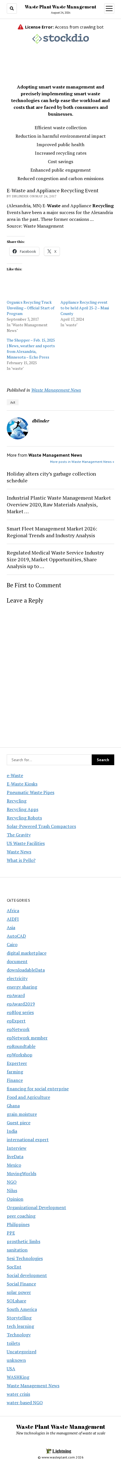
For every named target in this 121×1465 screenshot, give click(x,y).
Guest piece (18, 1122)
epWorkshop (19, 1055)
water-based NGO (25, 1402)
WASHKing (18, 1377)
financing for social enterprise (38, 1089)
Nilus (12, 1190)
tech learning (20, 1326)
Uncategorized (21, 1352)
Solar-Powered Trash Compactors (41, 826)
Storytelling (19, 1318)
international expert (28, 1139)
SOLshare (16, 1301)
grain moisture (22, 1114)
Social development (27, 1275)
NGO (12, 1182)
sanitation (17, 1250)
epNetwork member (27, 1038)
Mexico (14, 1165)
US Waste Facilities (26, 843)
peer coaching (21, 1216)
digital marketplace (26, 953)
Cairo (12, 944)
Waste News (19, 852)
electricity (17, 978)
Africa (13, 910)
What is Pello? (21, 860)
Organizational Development (36, 1207)
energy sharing (22, 987)
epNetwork (18, 1029)
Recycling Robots (24, 818)
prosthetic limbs (23, 1241)
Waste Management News (56, 390)
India (12, 1131)
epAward (16, 995)
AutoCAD (16, 936)
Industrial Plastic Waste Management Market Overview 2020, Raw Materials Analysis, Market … (59, 504)
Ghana (13, 1105)
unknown (16, 1360)
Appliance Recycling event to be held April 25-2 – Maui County (84, 307)
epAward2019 (21, 1004)
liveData (15, 1156)
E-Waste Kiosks (22, 784)
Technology (19, 1335)
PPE (11, 1233)
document (17, 961)
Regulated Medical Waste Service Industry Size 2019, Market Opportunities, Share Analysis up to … (55, 559)
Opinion (15, 1199)
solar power (19, 1292)
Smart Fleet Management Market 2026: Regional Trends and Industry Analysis (52, 532)
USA (11, 1368)
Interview (16, 1148)
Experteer (17, 1063)
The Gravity (19, 835)
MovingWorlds (21, 1173)
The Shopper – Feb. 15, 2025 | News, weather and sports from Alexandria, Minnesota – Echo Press (31, 348)
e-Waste (15, 775)
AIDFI (13, 919)
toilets (13, 1343)
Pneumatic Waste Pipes (30, 792)
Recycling (16, 801)
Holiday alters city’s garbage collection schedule (51, 477)
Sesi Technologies (25, 1258)
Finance (15, 1080)
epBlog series (20, 1012)
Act (12, 402)
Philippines (18, 1224)
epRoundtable (21, 1046)
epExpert (16, 1021)
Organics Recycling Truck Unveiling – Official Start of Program (30, 307)
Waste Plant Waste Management (60, 7)
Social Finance (21, 1284)
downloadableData (26, 970)
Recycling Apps (22, 809)
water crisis (18, 1394)
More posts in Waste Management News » (82, 461)
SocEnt (14, 1267)
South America (22, 1309)
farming (15, 1072)
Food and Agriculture (28, 1097)
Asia (11, 927)
